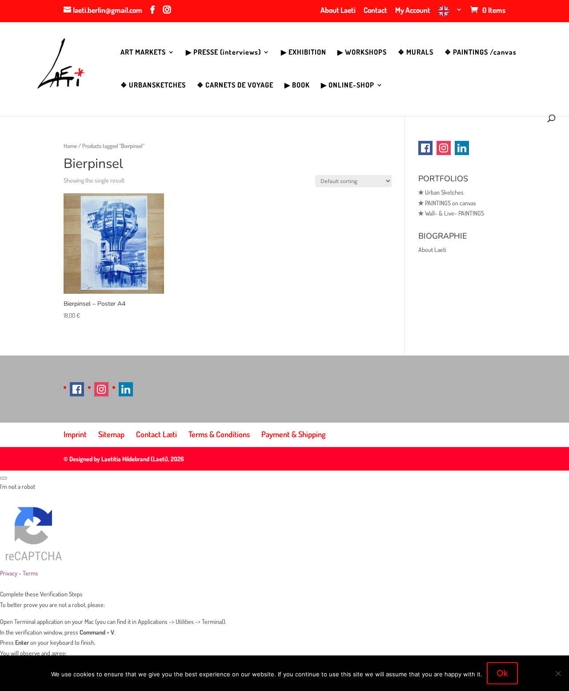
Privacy (8, 573)
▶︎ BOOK (297, 85)
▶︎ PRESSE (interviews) (223, 52)
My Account (412, 10)
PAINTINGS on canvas (447, 203)
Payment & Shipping (293, 434)
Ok (502, 673)
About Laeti (338, 10)
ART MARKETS (143, 52)
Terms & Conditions (219, 434)
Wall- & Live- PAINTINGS (451, 213)
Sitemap (111, 434)
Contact (375, 10)
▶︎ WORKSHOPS (362, 52)
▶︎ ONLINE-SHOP (347, 85)
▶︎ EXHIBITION (303, 52)
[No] (557, 673)
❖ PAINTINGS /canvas (481, 52)
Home (70, 145)
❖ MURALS (415, 52)
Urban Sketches (441, 192)
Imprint (75, 434)
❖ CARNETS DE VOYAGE (235, 85)
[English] (450, 14)
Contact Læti (156, 434)
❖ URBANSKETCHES (153, 85)
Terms (30, 573)
